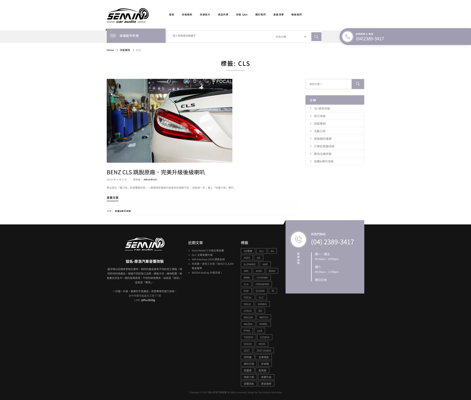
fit (273, 291)
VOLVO (248, 344)
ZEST (247, 350)
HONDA (262, 304)
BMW (247, 277)
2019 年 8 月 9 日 (117, 179)
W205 (262, 344)
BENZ (272, 271)
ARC (246, 271)
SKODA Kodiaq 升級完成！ (207, 272)
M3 (260, 310)
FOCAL (248, 297)
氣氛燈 (262, 370)
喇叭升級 (249, 364)
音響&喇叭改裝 (123, 210)
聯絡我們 (296, 14)
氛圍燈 (248, 370)
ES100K (260, 291)
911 (261, 251)
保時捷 (248, 357)
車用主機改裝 (323, 153)
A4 (272, 251)
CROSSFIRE (262, 284)
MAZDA (248, 324)
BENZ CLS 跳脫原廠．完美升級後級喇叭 (156, 172)
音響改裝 (249, 383)
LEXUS (248, 310)
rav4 (259, 330)
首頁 (171, 14)
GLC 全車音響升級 (202, 255)
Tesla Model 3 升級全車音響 (208, 250)
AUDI (259, 271)
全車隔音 (263, 357)
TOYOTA (248, 337)
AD (258, 257)
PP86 (247, 330)
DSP (246, 291)
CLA (246, 284)
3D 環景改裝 (322, 108)
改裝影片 (205, 14)
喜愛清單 (278, 14)
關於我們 (260, 14)
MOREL (263, 324)
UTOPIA (264, 337)
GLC (261, 297)
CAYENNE (262, 277)
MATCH (264, 317)
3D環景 (248, 251)
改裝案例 (187, 14)
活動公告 (320, 131)
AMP (265, 264)
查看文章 (112, 197)
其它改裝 (320, 116)
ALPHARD (250, 264)
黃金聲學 (266, 383)
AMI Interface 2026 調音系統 (208, 259)
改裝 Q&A (242, 14)
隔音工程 (249, 377)
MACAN (248, 317)
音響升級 (266, 377)
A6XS (247, 257)
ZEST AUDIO (264, 350)
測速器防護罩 (323, 138)
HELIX (247, 304)
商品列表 (223, 14)
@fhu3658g (148, 300)
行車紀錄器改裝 (324, 146)
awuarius (150, 179)
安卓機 (265, 364)
